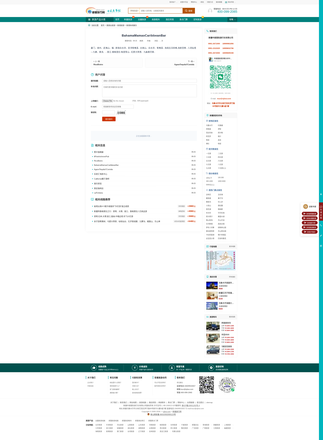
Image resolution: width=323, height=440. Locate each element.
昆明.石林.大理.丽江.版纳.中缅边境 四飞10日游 (113, 216)
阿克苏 (208, 136)
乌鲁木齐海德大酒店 (227, 303)
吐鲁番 (220, 125)
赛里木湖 (221, 216)
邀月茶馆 (98, 184)
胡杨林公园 (222, 227)
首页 (117, 19)
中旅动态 (90, 386)
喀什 (219, 136)
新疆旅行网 (177, 412)
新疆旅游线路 (113, 421)
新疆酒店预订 (140, 421)
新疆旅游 (128, 19)
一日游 (208, 153)
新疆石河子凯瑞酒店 (227, 293)
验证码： (94, 112)
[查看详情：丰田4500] (213, 338)
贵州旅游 (163, 428)
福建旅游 (227, 428)
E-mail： (94, 107)
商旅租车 (156, 19)
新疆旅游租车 (127, 421)
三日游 (208, 157)
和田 (207, 140)
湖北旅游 (131, 428)
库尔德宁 (209, 216)
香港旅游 (120, 25)
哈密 (219, 144)
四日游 (220, 157)
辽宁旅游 (141, 431)
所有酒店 (232, 277)
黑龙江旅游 (164, 431)
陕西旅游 (163, 425)
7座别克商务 (226, 346)
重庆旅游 (184, 428)
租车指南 (232, 317)
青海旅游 (206, 425)
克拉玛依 (209, 133)
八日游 (220, 164)
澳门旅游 (120, 431)
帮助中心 (194, 2)
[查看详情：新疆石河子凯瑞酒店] (212, 296)
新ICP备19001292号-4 (191, 405)
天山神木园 (222, 231)
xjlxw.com (167, 412)
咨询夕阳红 (311, 232)
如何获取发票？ (137, 393)
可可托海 (221, 213)
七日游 (208, 164)
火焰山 (208, 205)
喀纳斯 (220, 209)
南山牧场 (209, 220)
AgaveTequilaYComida (184, 64)
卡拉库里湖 (210, 235)
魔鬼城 (208, 198)
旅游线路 (142, 402)
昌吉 (219, 140)
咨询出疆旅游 (311, 218)
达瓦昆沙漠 (210, 238)
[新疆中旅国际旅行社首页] (106, 10)
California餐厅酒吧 (101, 179)
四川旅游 (173, 428)
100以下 (209, 178)
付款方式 (210, 2)
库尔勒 (220, 133)
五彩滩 (220, 194)
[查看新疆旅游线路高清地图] (221, 260)
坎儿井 (220, 202)
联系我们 (123, 402)
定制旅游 (197, 19)
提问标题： (95, 81)
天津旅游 (109, 425)
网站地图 (133, 402)
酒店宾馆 (170, 19)
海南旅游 (98, 431)
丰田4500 (225, 334)
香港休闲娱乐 (131, 25)
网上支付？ (136, 389)
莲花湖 (208, 209)
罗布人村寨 (210, 227)
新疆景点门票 (153, 421)
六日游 (220, 161)
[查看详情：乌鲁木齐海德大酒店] (212, 306)
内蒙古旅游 (176, 431)
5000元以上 (210, 185)
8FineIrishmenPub (101, 156)
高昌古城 (221, 224)
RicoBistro (98, 64)
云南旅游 (152, 428)
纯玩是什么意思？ (116, 383)
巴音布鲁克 (222, 238)
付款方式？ (136, 386)
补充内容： (95, 86)
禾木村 (208, 213)
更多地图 (232, 246)
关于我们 (113, 402)
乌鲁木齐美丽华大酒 (227, 283)
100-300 (221, 177)
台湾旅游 (131, 431)
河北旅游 (120, 425)
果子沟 (220, 198)
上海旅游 (227, 425)
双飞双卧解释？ (115, 389)
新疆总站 (195, 425)
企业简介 (90, 383)
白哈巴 (208, 194)
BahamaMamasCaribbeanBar (106, 165)
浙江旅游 (109, 428)
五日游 (208, 161)
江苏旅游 (98, 428)
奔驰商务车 (226, 323)
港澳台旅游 (110, 25)
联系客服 (219, 2)
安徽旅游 (120, 428)
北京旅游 (98, 425)
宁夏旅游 (184, 425)
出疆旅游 (142, 19)
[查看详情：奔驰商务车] (213, 327)
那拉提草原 (210, 231)
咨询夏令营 (311, 223)
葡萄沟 (208, 202)
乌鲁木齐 (209, 125)
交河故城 (209, 224)
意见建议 (180, 383)
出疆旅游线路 (100, 421)
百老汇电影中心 (100, 174)
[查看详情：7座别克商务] (213, 350)
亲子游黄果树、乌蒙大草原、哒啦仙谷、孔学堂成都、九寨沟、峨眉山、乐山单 (127, 221)
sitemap (209, 402)
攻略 (231, 19)
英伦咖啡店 (98, 188)
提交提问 (108, 119)
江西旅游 (216, 428)
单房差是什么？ (115, 386)
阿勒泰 (208, 129)
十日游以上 (222, 168)
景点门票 (184, 19)
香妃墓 (220, 205)
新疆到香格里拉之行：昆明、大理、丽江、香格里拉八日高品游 (120, 211)
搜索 (190, 11)
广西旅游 (206, 428)
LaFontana (98, 193)
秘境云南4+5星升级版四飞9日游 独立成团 (111, 206)
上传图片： (95, 101)
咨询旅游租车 (311, 227)
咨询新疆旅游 (311, 214)
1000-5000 (221, 181)
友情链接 (190, 402)
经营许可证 (184, 2)
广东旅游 (195, 428)
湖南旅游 (141, 428)
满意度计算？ (114, 393)
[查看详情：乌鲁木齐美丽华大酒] (212, 285)
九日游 (208, 168)
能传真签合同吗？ (160, 386)
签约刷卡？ (136, 383)
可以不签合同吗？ (160, 383)
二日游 (220, 153)
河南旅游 (152, 425)
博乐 (207, 144)
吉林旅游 (152, 431)
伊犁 (219, 129)
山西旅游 (131, 425)
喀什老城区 (222, 235)
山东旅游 (141, 425)
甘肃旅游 (173, 425)
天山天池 (221, 220)
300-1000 (209, 181)
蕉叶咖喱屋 (98, 152)
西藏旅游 (216, 425)
